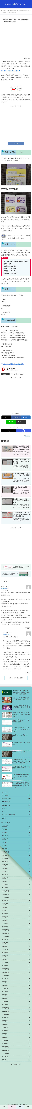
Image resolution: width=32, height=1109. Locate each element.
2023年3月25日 (5, 588)
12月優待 (14, 374)
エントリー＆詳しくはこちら (9, 70)
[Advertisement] (16, 40)
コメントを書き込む (16, 678)
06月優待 (21, 374)
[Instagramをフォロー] (23, 430)
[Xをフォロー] (8, 430)
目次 (14, 143)
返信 (28, 628)
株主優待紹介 (6, 374)
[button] (21, 422)
